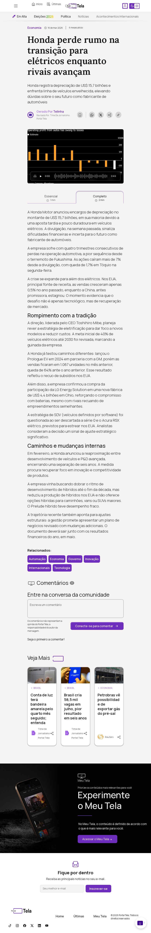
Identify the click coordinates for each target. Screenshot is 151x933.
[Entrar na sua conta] (125, 6)
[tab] (50, 197)
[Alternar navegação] (15, 6)
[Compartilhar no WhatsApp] (92, 115)
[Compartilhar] (53, 733)
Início (39, 4)
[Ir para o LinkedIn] (39, 925)
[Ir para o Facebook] (24, 925)
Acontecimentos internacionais (117, 16)
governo (74, 559)
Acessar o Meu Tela (95, 839)
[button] (97, 626)
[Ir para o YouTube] (47, 925)
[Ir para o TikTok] (10, 925)
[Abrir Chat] (141, 923)
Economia (34, 28)
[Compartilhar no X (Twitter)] (101, 115)
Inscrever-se (98, 889)
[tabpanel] (75, 374)
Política (66, 16)
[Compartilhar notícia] (110, 115)
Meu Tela (100, 916)
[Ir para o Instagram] (17, 925)
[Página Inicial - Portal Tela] (75, 6)
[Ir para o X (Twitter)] (32, 925)
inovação (92, 559)
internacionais (39, 568)
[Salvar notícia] (80, 115)
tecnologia (62, 568)
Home (60, 916)
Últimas (56, 4)
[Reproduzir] (40, 176)
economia (57, 559)
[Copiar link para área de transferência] (118, 115)
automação (37, 559)
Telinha (58, 111)
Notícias (83, 16)
